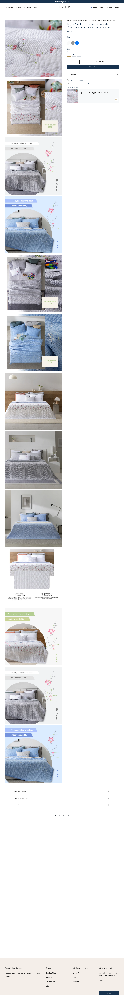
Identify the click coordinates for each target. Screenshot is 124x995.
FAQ (74, 977)
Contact (76, 982)
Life (47, 986)
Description (71, 74)
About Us (76, 973)
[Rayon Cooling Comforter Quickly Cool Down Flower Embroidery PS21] (72, 96)
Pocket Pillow (51, 973)
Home (69, 20)
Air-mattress (51, 982)
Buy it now (93, 66)
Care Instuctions (20, 792)
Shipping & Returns (21, 798)
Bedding (49, 977)
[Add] (116, 99)
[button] (8, 7)
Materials (17, 805)
